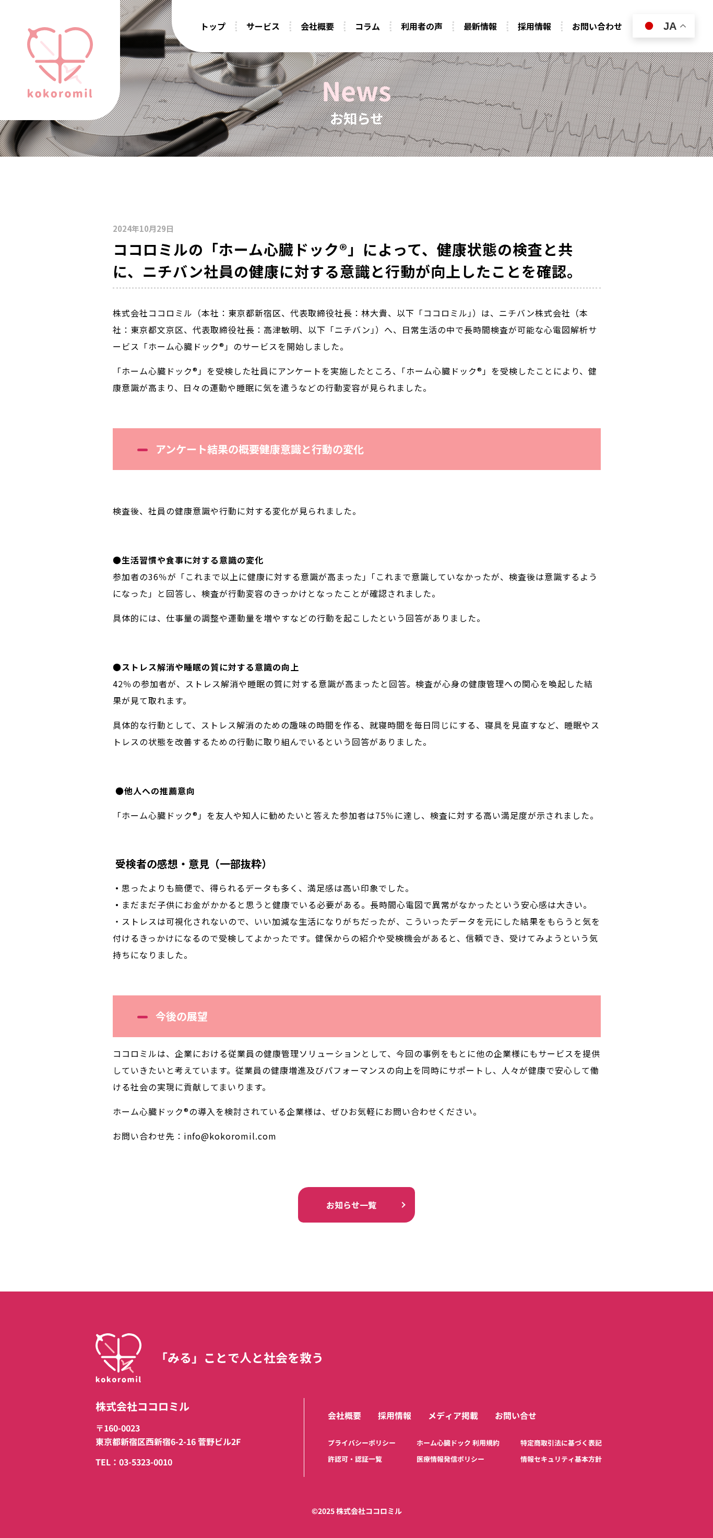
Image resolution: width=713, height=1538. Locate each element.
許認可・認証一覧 (355, 1459)
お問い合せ (516, 1416)
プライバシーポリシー (362, 1443)
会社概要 (344, 1416)
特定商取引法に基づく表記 (561, 1443)
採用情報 (394, 1416)
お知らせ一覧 (351, 1205)
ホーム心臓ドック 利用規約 (458, 1443)
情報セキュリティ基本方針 (561, 1459)
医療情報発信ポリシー (450, 1459)
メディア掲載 (453, 1416)
